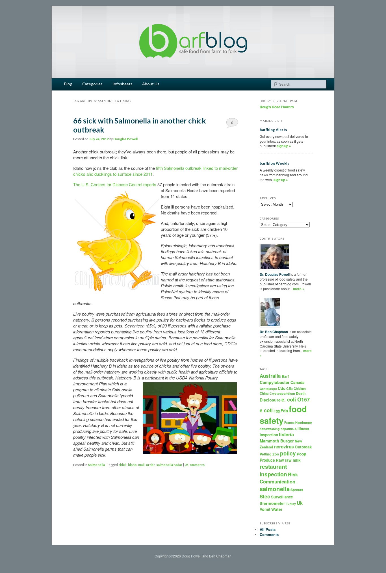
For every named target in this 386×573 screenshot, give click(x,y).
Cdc (281, 388)
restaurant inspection (273, 470)
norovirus (284, 447)
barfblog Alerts (273, 129)
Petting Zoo (269, 454)
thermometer (272, 503)
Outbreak (303, 447)
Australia (270, 375)
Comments (269, 534)
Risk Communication (279, 478)
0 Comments (232, 124)
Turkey (291, 504)
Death (300, 393)
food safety (283, 414)
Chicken (300, 388)
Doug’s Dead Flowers (277, 106)
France (289, 422)
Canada (297, 382)
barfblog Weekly (274, 163)
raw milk (293, 460)
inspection (269, 434)
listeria (286, 434)
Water (276, 509)
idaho (132, 465)
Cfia (289, 388)
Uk (300, 503)
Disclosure (270, 400)
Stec (265, 496)
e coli (266, 410)
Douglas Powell (125, 139)
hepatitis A (289, 429)
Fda (284, 410)
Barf (285, 376)
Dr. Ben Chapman (274, 331)
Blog (68, 83)
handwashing (270, 429)
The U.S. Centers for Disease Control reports (114, 184)
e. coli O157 (295, 399)
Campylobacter (275, 382)
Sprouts (296, 489)
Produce (267, 460)
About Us (150, 83)
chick (122, 465)
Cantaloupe (268, 389)
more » (298, 288)
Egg (277, 411)
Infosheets (122, 83)
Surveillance (282, 497)
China (264, 393)
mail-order (146, 465)
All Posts (268, 529)
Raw (280, 460)
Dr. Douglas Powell (275, 274)
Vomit (265, 509)
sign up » (284, 145)
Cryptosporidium (282, 393)
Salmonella (96, 465)
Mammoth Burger (277, 441)
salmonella (275, 489)
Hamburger (303, 422)
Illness (303, 428)
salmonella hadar (169, 465)
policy (288, 453)
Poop (301, 454)
